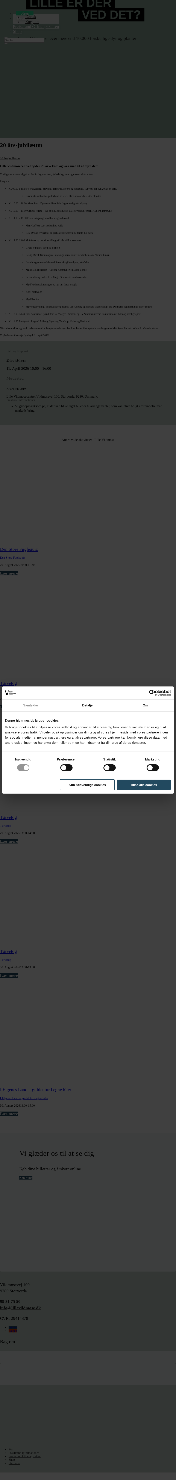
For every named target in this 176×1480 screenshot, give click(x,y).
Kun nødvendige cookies (87, 785)
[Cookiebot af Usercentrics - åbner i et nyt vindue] (152, 692)
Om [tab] (145, 705)
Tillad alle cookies (143, 785)
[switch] (66, 767)
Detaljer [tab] (88, 705)
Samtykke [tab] (30, 705)
